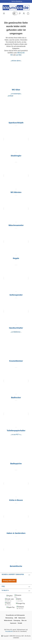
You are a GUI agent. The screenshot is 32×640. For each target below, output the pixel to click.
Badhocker (16, 397)
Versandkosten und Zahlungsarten (15, 615)
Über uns (24, 620)
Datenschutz (21, 618)
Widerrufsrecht (8, 620)
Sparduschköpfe (16, 123)
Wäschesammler (16, 225)
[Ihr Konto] (24, 13)
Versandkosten (9, 631)
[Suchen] (19, 13)
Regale (16, 258)
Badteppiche (16, 463)
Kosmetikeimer (16, 361)
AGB (15, 618)
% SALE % (5, 590)
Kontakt (20, 623)
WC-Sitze (16, 90)
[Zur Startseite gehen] (16, 7)
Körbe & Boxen (16, 500)
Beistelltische (16, 566)
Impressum (13, 623)
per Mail (18, 55)
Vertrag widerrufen (9, 580)
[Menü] (4, 13)
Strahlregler (16, 156)
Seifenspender (16, 295)
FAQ (3, 586)
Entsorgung (17, 620)
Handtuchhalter (16, 328)
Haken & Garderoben (16, 533)
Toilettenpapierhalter (16, 430)
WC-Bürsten (16, 192)
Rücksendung (9, 618)
